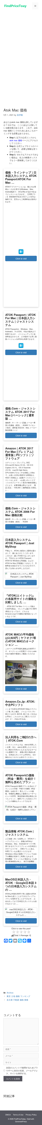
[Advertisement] (21, 34)
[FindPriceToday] (15, 5)
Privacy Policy (31, 1114)
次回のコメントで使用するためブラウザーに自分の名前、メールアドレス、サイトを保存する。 (22, 1070)
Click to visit (21, 258)
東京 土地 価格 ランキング (18, 996)
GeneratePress (21, 1121)
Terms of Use (18, 1114)
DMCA (8, 1114)
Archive (10, 992)
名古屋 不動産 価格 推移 (17, 999)
